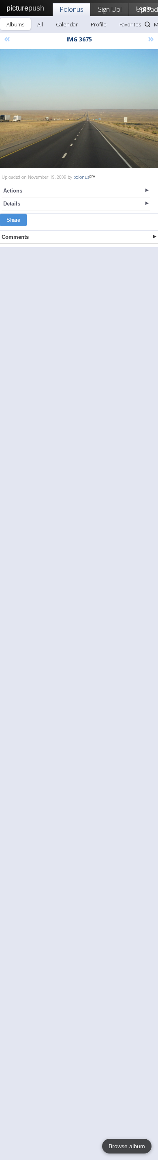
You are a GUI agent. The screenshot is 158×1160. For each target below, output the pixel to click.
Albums (15, 24)
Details (11, 204)
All (40, 24)
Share (13, 220)
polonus (81, 177)
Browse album (127, 1146)
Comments (15, 237)
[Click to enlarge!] (79, 108)
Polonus (71, 9)
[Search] (147, 24)
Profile (99, 24)
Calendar (67, 24)
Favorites (130, 24)
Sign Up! (110, 9)
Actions (12, 191)
